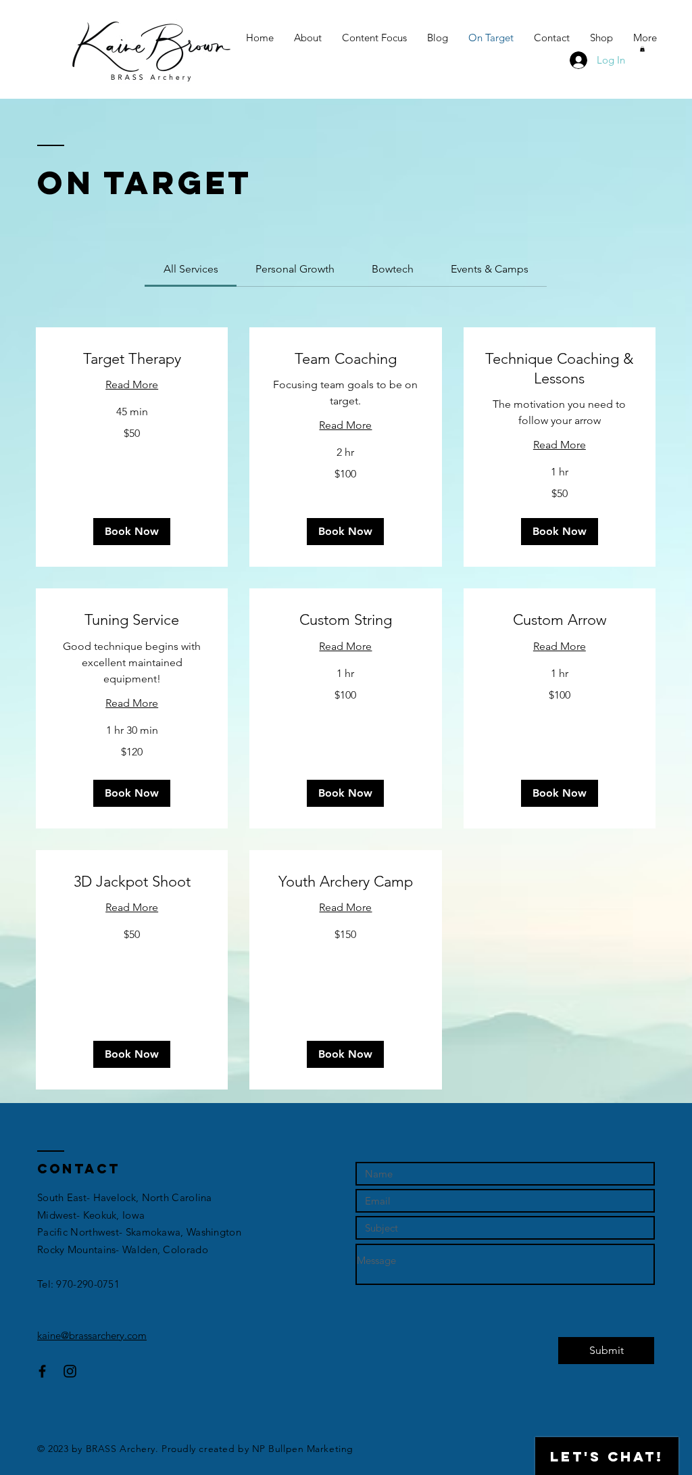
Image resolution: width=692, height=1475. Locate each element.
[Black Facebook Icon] (42, 1371)
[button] (642, 48)
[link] (191, 268)
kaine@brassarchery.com (92, 1335)
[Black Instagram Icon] (69, 1371)
